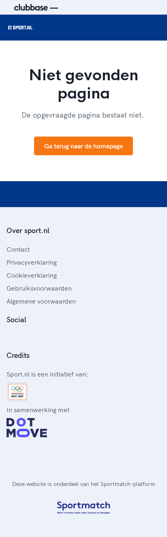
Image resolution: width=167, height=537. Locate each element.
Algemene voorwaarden (41, 301)
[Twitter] (35, 338)
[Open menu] (153, 27)
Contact (18, 249)
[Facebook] (9, 338)
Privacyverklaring (31, 262)
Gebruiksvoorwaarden (39, 288)
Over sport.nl (27, 230)
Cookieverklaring (31, 275)
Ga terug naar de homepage (83, 146)
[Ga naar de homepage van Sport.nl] (20, 27)
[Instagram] (22, 338)
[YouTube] (48, 338)
